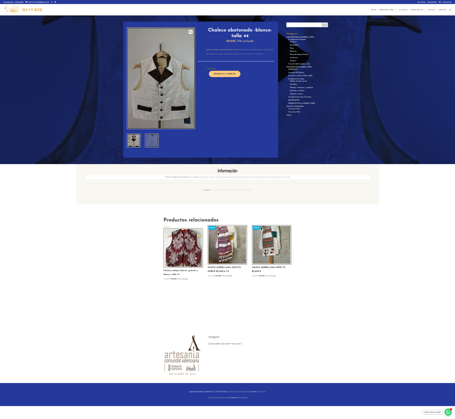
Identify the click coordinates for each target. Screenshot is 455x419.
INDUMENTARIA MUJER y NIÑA (299, 67)
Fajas (292, 48)
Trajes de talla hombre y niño (299, 64)
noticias (431, 10)
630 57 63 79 (261, 392)
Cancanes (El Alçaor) (296, 72)
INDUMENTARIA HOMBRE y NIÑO (300, 37)
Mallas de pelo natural (298, 81)
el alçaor (403, 10)
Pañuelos (293, 51)
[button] (190, 32)
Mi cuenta (421, 2)
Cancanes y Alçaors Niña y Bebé (300, 76)
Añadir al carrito (225, 74)
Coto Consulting (242, 397)
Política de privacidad (215, 397)
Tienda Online (416, 10)
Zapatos (293, 61)
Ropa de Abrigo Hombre (299, 54)
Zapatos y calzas (296, 94)
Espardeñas (294, 45)
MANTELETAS (293, 100)
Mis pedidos (432, 2)
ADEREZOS (292, 69)
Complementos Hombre (297, 39)
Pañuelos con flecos (297, 91)
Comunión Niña (294, 109)
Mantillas (293, 84)
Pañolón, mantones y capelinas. (301, 87)
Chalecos (293, 42)
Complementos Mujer (296, 79)
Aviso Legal (226, 397)
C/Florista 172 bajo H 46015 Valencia (238, 392)
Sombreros (294, 58)
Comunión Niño (294, 112)
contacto (442, 10)
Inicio (373, 10)
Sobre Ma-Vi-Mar (386, 10)
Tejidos (289, 115)
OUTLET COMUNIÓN (295, 106)
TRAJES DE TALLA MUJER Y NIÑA (301, 103)
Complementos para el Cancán (299, 97)
